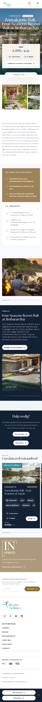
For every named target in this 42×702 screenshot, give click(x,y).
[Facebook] (10, 616)
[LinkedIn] (21, 616)
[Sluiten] (38, 695)
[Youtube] (16, 616)
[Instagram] (4, 616)
